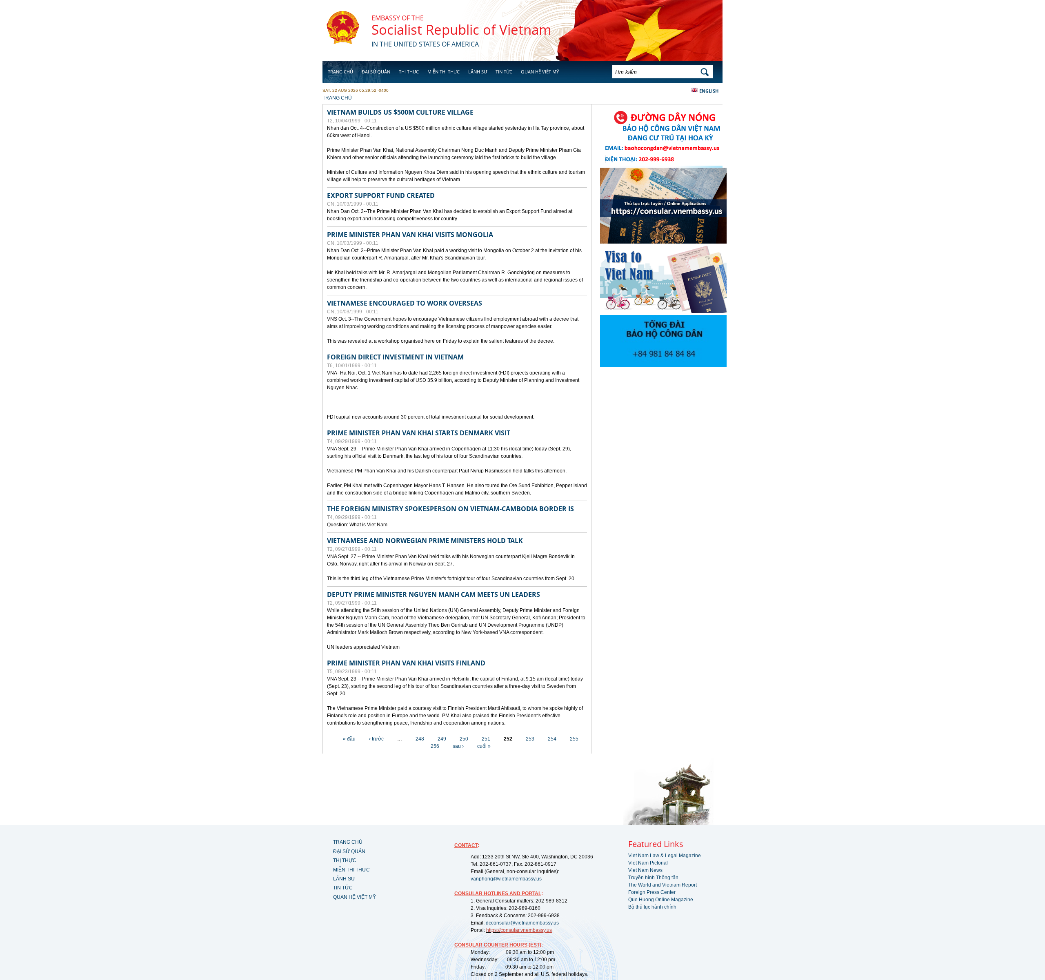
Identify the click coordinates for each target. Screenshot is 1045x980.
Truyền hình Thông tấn (653, 877)
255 (574, 739)
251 (486, 739)
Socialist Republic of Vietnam (461, 29)
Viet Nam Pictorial (648, 863)
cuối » (484, 746)
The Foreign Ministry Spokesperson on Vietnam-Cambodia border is (450, 508)
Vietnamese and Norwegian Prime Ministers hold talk (425, 540)
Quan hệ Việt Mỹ (540, 72)
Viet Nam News (645, 870)
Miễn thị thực (443, 72)
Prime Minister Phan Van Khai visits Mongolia (410, 234)
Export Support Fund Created (381, 195)
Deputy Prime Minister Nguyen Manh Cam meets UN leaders (433, 594)
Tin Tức (504, 72)
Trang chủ (340, 72)
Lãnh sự (477, 72)
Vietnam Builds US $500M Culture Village (400, 112)
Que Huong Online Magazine (660, 899)
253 (530, 739)
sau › (458, 746)
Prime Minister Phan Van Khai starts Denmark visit (418, 433)
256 (435, 746)
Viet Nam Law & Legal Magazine (664, 855)
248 (420, 739)
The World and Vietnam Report (662, 885)
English (708, 91)
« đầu (349, 739)
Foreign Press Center (652, 892)
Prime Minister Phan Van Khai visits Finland (406, 663)
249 (442, 739)
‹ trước (376, 739)
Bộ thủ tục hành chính (652, 907)
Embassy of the (397, 17)
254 (552, 739)
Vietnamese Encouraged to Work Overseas (404, 303)
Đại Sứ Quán (376, 72)
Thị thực (409, 72)
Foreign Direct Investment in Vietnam (395, 357)
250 (464, 739)
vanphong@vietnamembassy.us (506, 879)
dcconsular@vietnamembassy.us (522, 923)
